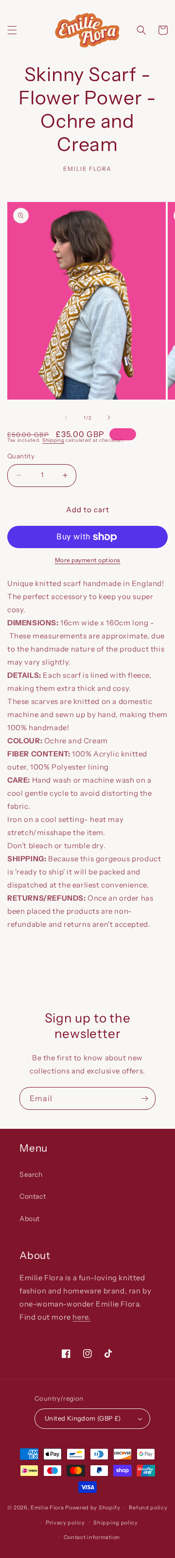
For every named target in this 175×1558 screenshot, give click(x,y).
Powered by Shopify (93, 1507)
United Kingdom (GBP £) (83, 1418)
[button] (12, 30)
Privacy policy (65, 1522)
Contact (32, 1196)
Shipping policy (115, 1522)
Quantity (21, 456)
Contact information (92, 1537)
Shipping (53, 440)
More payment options (88, 560)
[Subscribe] (144, 1098)
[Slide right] (109, 417)
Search (31, 1174)
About (29, 1218)
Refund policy (148, 1507)
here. (81, 1317)
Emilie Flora (47, 1507)
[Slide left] (66, 417)
